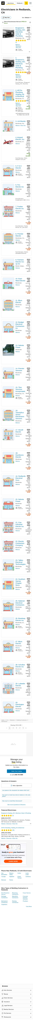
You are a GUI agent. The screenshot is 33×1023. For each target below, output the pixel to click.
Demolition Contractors (15, 897)
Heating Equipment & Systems (16, 820)
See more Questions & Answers (16, 804)
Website (17, 44)
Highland (11, 876)
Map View (7, 17)
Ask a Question (17, 785)
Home (2, 720)
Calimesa (28, 876)
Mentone (3, 880)
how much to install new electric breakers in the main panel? (16, 795)
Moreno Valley (11, 874)
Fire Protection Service (5, 893)
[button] (30, 3)
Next (26, 728)
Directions (18, 46)
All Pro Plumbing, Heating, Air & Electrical (12, 827)
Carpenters (4, 904)
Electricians (18, 38)
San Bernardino (4, 874)
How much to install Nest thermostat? (12, 801)
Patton (11, 880)
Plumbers (24, 70)
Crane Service (27, 893)
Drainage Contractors (4, 897)
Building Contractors (22, 720)
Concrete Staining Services (25, 898)
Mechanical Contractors (4, 901)
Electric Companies (20, 266)
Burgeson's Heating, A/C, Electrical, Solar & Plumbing (20, 32)
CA (7, 720)
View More (29, 906)
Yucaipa (3, 876)
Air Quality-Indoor (12, 834)
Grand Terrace (20, 877)
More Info (18, 47)
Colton (19, 873)
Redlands (12, 720)
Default (27, 17)
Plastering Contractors (15, 893)
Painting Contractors (15, 901)
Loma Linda (27, 874)
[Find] (26, 3)
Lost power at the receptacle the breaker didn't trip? (15, 790)
